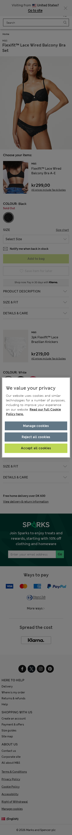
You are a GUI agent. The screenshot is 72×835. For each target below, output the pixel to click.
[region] (36, 417)
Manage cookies (36, 426)
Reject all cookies (36, 437)
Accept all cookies (36, 448)
